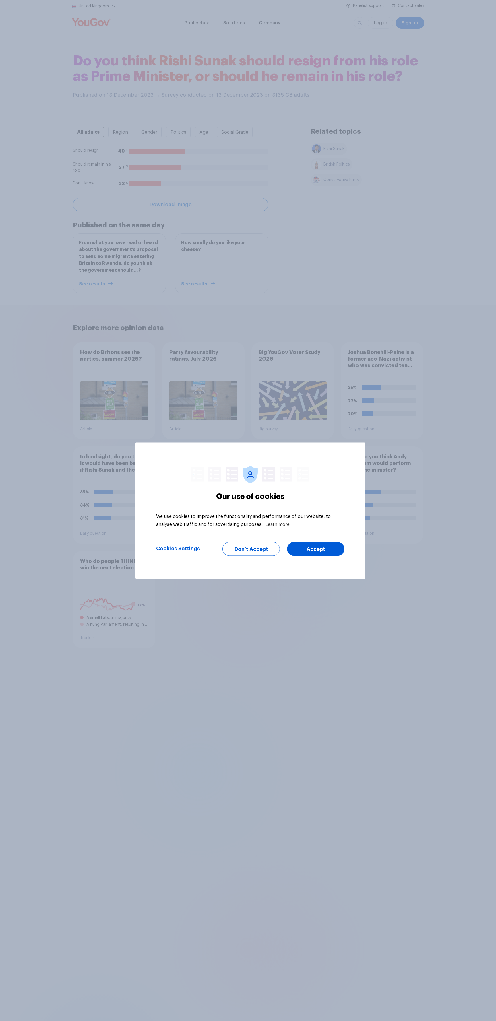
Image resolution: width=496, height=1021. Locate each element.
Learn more (277, 524)
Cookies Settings (178, 548)
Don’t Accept (251, 548)
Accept (316, 548)
